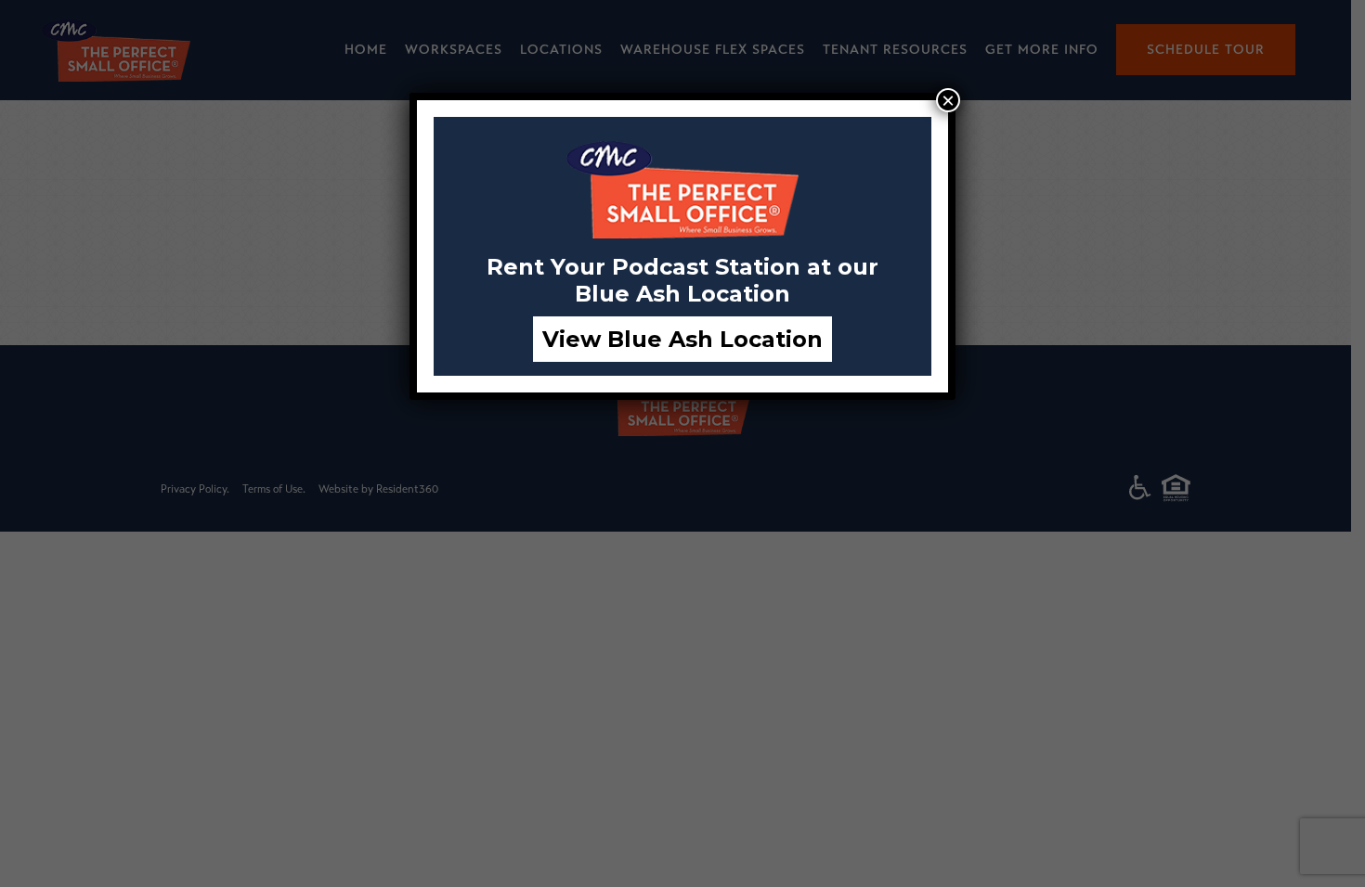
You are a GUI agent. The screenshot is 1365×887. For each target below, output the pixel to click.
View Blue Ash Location (682, 339)
